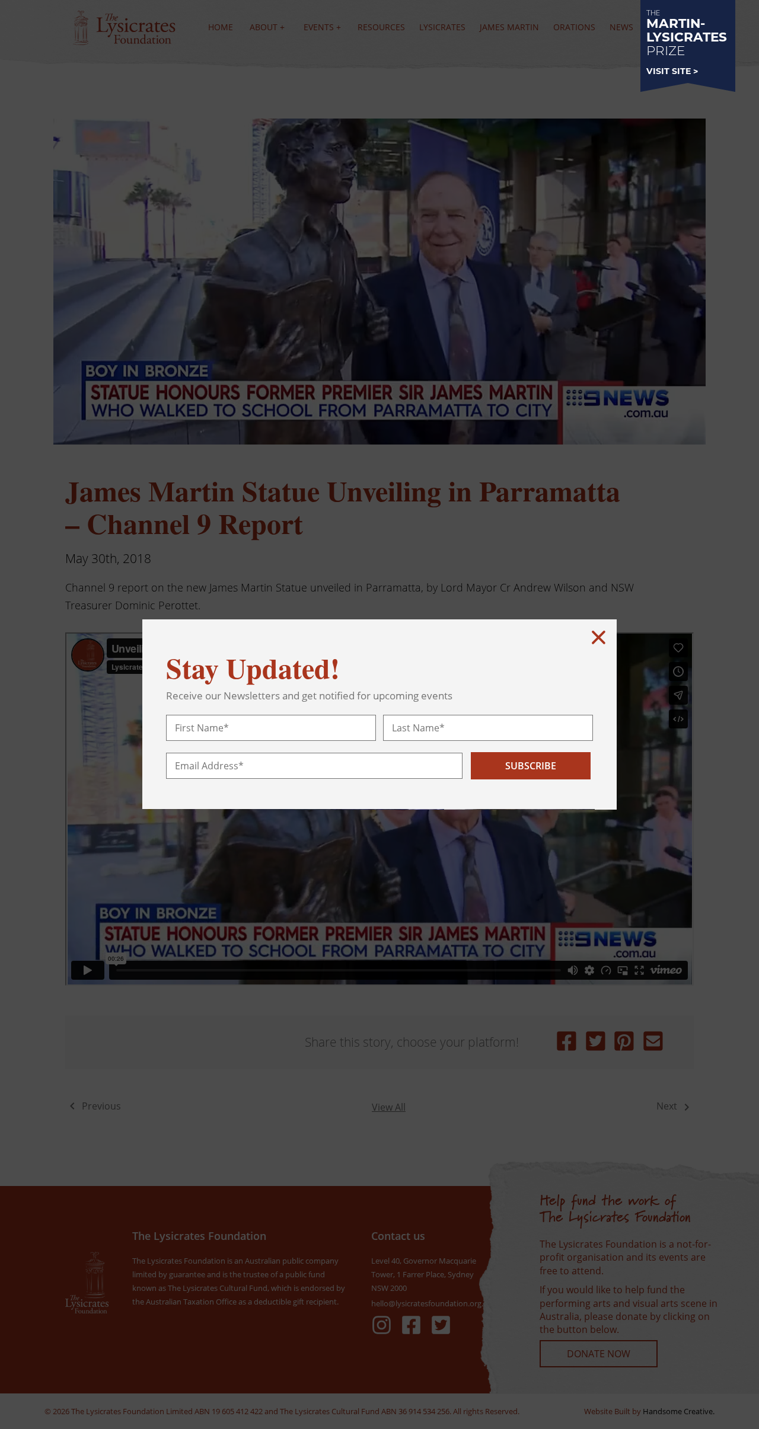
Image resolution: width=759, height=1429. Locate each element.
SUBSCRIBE (530, 765)
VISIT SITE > (672, 71)
